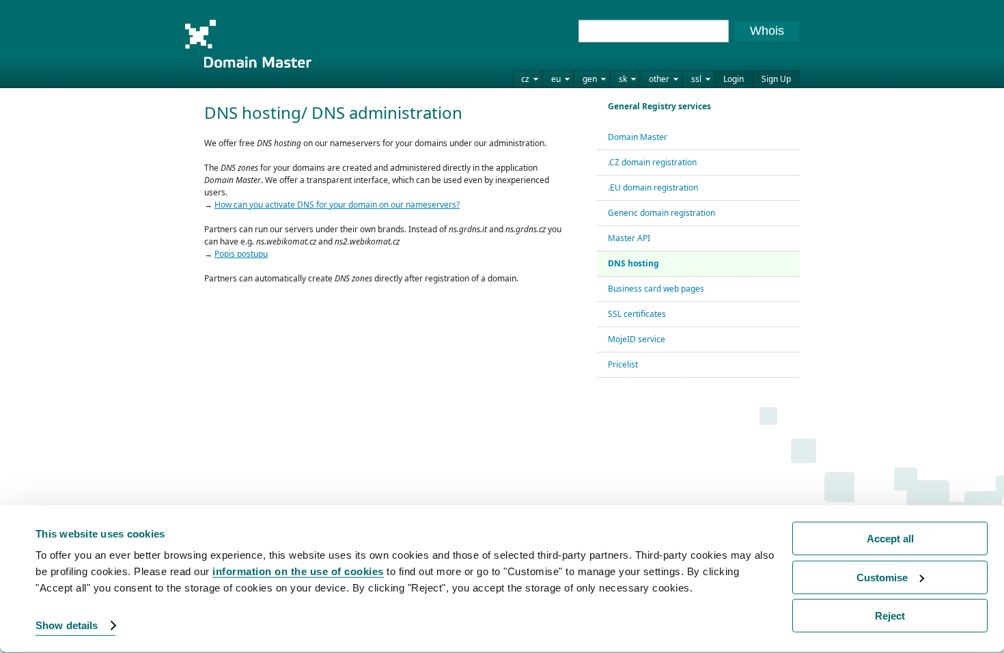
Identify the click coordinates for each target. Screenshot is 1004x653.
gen (590, 79)
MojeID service (636, 339)
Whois (767, 31)
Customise (882, 577)
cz (525, 79)
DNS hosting (633, 263)
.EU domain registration (653, 187)
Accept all (890, 538)
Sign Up (776, 79)
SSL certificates (637, 314)
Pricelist (623, 364)
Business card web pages (656, 288)
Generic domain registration (661, 213)
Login (733, 79)
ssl (696, 79)
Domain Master (248, 44)
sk (623, 79)
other (659, 79)
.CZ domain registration (652, 162)
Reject (890, 616)
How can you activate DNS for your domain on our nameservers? (337, 204)
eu (556, 79)
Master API (629, 238)
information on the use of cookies (298, 571)
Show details (67, 625)
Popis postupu (241, 254)
